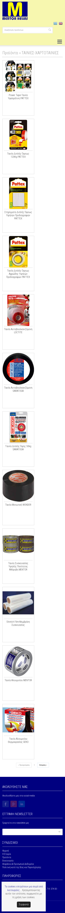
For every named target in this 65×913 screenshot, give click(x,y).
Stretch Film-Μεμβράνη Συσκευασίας (18, 623)
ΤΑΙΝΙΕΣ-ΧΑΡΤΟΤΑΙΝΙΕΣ (40, 52)
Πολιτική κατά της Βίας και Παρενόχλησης (21, 867)
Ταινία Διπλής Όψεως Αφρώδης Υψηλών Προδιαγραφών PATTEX (18, 274)
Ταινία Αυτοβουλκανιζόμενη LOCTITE (18, 331)
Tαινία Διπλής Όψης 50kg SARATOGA (18, 448)
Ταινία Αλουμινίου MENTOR (18, 680)
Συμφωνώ (24, 904)
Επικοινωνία (7, 860)
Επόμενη (43, 765)
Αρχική (5, 850)
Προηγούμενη (24, 765)
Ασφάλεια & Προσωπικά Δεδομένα (18, 864)
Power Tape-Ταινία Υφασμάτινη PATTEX (18, 97)
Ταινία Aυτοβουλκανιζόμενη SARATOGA (18, 389)
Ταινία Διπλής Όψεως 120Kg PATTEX (18, 155)
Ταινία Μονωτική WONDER (18, 504)
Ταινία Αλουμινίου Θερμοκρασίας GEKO (18, 740)
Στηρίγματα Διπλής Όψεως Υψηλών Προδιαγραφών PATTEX (18, 215)
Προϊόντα (6, 857)
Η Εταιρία (6, 854)
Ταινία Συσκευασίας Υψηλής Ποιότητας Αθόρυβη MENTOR (18, 566)
